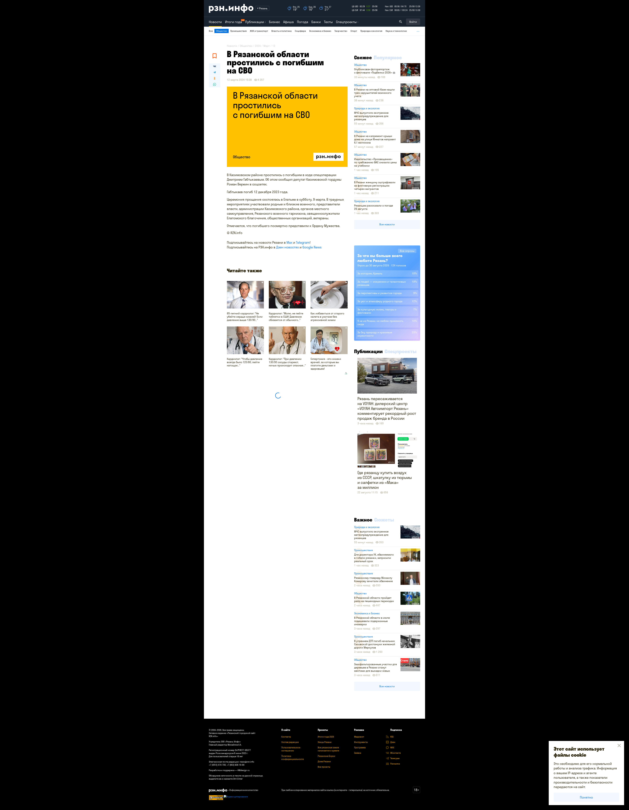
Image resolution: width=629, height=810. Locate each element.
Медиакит (359, 736)
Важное (363, 520)
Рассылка (395, 763)
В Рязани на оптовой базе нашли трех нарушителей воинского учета (374, 93)
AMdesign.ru (244, 770)
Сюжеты (384, 520)
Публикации (368, 351)
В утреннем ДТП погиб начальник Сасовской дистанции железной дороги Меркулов (374, 644)
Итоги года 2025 (326, 736)
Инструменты (361, 742)
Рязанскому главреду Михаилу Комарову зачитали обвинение (373, 579)
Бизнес (274, 22)
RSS (391, 736)
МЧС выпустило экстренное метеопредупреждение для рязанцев (371, 116)
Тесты (328, 22)
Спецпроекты (401, 351)
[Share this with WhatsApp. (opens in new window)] (214, 84)
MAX (392, 747)
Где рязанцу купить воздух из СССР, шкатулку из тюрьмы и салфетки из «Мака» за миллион (384, 480)
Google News (312, 247)
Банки (316, 22)
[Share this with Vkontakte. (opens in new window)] (214, 66)
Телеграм (395, 758)
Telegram (303, 242)
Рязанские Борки (326, 756)
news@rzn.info (247, 761)
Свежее (363, 57)
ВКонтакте (395, 753)
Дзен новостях (287, 247)
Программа (360, 747)
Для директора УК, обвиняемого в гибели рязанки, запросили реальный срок (374, 558)
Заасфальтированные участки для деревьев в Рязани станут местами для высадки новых (375, 667)
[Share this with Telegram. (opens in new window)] (214, 72)
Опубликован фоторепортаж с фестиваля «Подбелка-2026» (373, 71)
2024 (258, 45)
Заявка (357, 753)
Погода (302, 22)
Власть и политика (281, 30)
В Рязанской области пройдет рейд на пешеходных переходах (374, 599)
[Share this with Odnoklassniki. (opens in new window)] (214, 78)
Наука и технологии (396, 30)
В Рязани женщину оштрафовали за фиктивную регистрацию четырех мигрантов (374, 185)
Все (211, 30)
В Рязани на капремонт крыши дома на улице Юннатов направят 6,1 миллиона (375, 139)
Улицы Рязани (325, 742)
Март (266, 45)
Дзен (392, 742)
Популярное (388, 57)
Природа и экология (371, 30)
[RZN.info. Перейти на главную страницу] (231, 8)
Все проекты (324, 766)
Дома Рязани (324, 761)
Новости (215, 22)
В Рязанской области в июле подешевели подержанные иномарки (372, 621)
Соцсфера (300, 30)
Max (289, 242)
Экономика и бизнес (320, 30)
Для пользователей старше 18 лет (226, 756)
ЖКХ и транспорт (259, 30)
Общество (221, 30)
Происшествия (238, 30)
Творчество (340, 30)
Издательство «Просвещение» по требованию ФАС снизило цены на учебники (375, 162)
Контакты (286, 736)
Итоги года (233, 22)
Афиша (288, 22)
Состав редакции (290, 742)
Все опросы (407, 250)
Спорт (354, 30)
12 (273, 45)
